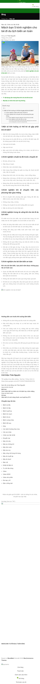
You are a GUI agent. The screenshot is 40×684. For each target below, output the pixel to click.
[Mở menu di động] (2, 5)
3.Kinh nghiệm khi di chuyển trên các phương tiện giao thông (20, 115)
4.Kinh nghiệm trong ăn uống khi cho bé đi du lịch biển (20, 117)
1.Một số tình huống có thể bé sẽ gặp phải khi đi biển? (19, 110)
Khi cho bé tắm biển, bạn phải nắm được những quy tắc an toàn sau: (24, 120)
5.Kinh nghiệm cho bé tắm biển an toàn (17, 119)
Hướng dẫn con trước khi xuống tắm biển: (19, 121)
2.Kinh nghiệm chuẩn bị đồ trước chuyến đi (16, 112)
